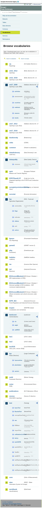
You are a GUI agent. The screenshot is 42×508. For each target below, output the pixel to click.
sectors (17, 371)
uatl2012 (17, 330)
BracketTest (18, 411)
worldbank (13, 489)
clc (15, 321)
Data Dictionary (16, 12)
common (12, 147)
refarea (17, 221)
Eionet (10, 12)
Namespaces (6, 39)
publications (13, 391)
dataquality (13, 159)
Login (27, 4)
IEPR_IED (13, 301)
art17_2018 (13, 131)
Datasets (5, 19)
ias (10, 264)
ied (10, 269)
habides (12, 257)
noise (11, 384)
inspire (11, 308)
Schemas (5, 29)
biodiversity (13, 137)
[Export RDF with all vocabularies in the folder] (37, 87)
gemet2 (12, 245)
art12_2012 (13, 71)
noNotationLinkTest (19, 434)
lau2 (10, 341)
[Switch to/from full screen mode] (30, 4)
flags (16, 211)
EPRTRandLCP (15, 178)
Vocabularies (6, 32)
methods (17, 107)
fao (10, 199)
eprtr (11, 171)
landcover (13, 315)
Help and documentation (9, 15)
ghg (10, 250)
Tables (4, 22)
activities (17, 91)
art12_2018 (13, 78)
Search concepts (25, 58)
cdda (11, 142)
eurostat (12, 194)
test (10, 403)
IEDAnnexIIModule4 (16, 292)
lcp (10, 353)
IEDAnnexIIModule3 (16, 283)
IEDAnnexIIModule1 (16, 276)
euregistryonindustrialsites (16, 187)
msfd (11, 377)
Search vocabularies (11, 58)
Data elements (7, 25)
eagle (16, 325)
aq (10, 64)
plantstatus (18, 365)
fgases (11, 238)
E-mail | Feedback (8, 502)
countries (17, 102)
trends (16, 118)
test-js (16, 438)
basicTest (17, 408)
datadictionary (14, 152)
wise (11, 482)
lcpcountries (18, 360)
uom (11, 477)
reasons (17, 113)
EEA (10, 2)
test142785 (18, 442)
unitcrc (17, 230)
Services (5, 36)
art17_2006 (13, 85)
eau (16, 420)
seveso (12, 396)
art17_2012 (13, 124)
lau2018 (12, 346)
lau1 (10, 336)
